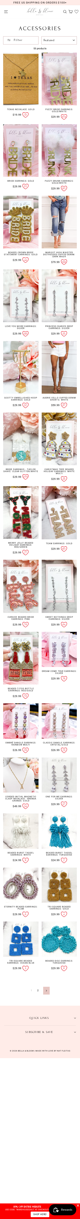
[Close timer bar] (78, 1205)
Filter (18, 40)
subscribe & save (39, 1032)
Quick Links (39, 1018)
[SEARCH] (64, 11)
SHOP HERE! (40, 1214)
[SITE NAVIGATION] (5, 11)
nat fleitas (63, 1051)
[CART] (69, 11)
